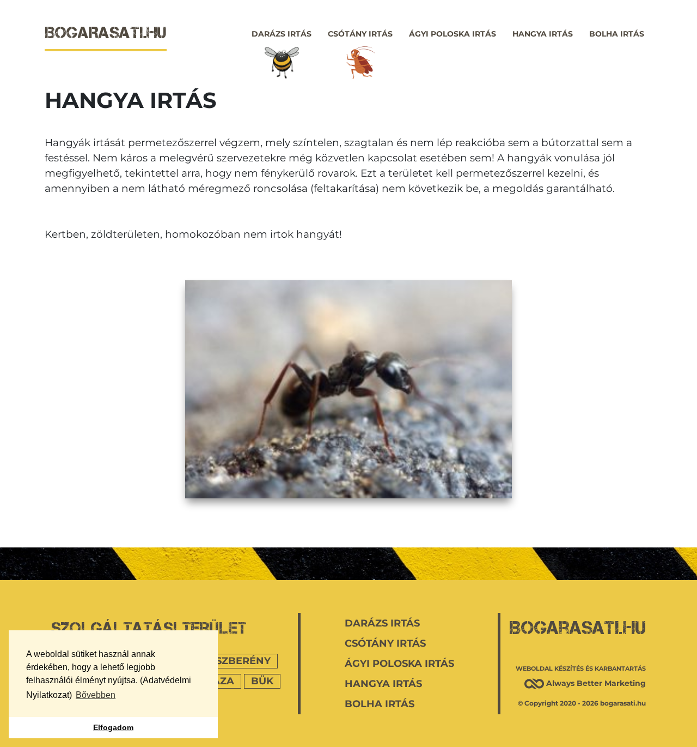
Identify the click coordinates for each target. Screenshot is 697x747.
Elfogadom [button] (113, 727)
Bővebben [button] (95, 695)
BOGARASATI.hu (106, 32)
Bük (262, 681)
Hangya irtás (542, 34)
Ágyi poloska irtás (452, 34)
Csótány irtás (360, 34)
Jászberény (237, 661)
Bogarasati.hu (577, 627)
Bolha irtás (616, 34)
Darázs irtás (281, 34)
